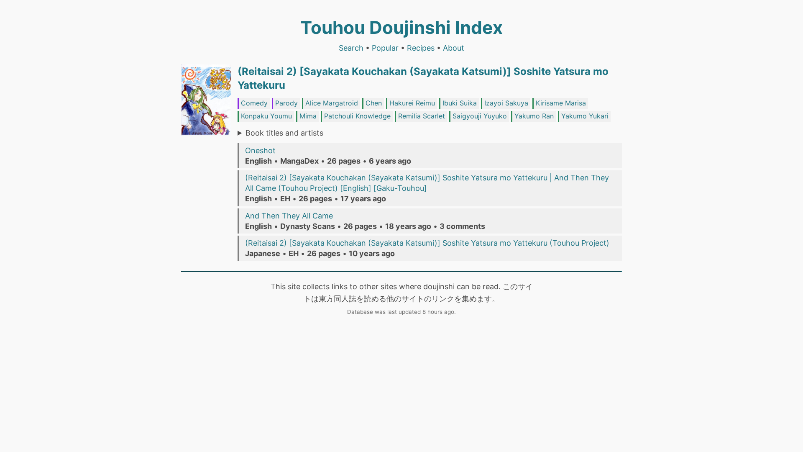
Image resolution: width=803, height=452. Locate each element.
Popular (385, 48)
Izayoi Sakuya (506, 103)
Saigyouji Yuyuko (480, 116)
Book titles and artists (284, 132)
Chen (374, 103)
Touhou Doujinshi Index (401, 27)
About (453, 48)
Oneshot (260, 150)
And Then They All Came (289, 215)
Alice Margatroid (331, 103)
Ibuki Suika (459, 103)
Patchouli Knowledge (357, 116)
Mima (308, 116)
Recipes (421, 48)
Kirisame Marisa (561, 103)
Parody (286, 103)
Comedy (254, 103)
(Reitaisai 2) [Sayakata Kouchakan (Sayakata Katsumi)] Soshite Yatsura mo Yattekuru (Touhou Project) (427, 243)
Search (351, 48)
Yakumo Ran (534, 116)
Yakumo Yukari (585, 116)
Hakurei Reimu (412, 103)
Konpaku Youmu (266, 116)
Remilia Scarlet (421, 116)
